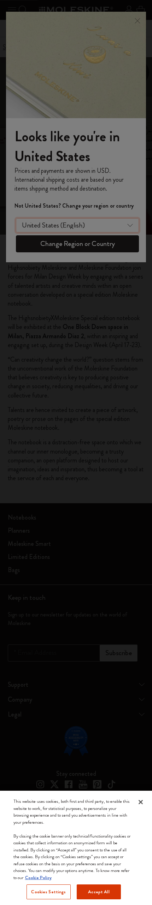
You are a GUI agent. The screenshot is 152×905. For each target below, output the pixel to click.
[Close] (140, 802)
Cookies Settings (48, 891)
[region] (76, 848)
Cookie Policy (38, 877)
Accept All (98, 891)
